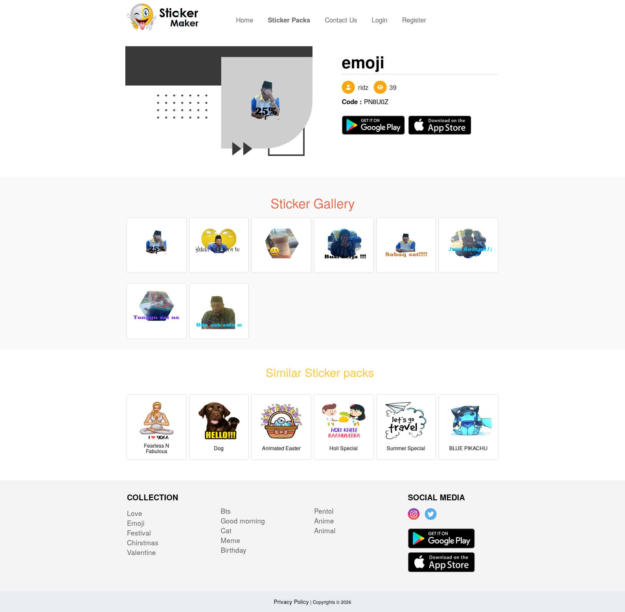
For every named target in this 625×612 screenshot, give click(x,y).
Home (246, 20)
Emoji (136, 523)
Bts (226, 511)
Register (414, 20)
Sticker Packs (289, 20)
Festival (139, 532)
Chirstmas (143, 542)
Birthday (233, 550)
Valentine (141, 552)
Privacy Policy (291, 601)
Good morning (243, 520)
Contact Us (341, 20)
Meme (230, 540)
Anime (324, 520)
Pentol (324, 511)
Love (134, 513)
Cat (226, 530)
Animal (325, 530)
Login (379, 20)
